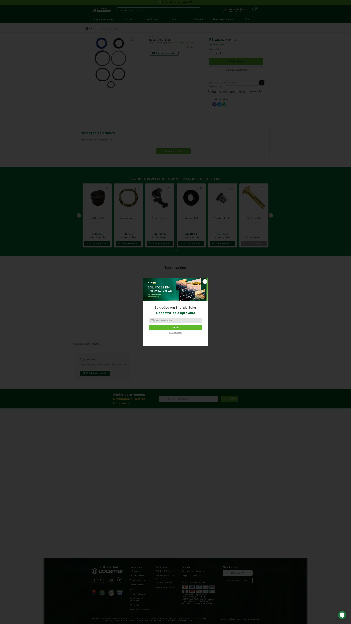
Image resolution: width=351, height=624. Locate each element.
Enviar (175, 327)
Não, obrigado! (175, 332)
